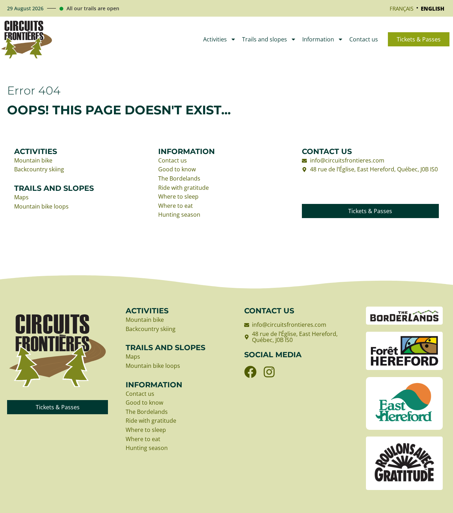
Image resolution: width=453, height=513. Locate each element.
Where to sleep (178, 197)
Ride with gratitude (183, 188)
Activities (215, 39)
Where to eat (175, 206)
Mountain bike (33, 161)
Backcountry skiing (39, 169)
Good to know (177, 169)
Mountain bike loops (41, 207)
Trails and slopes (264, 39)
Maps (21, 197)
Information (318, 39)
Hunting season (179, 215)
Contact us (363, 39)
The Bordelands (179, 179)
